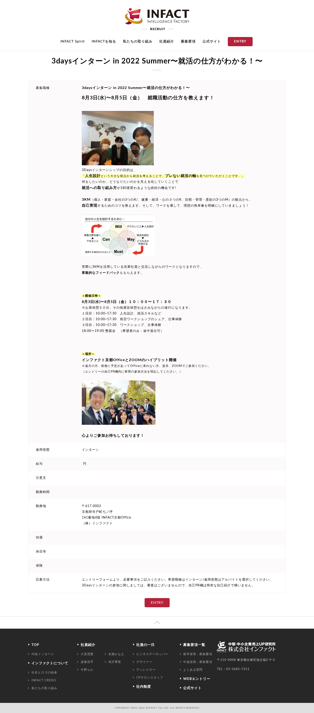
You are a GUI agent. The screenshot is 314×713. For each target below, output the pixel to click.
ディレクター (146, 669)
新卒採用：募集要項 (197, 654)
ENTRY (240, 41)
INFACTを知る (104, 41)
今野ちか (87, 669)
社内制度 (143, 686)
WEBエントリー (196, 679)
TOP (35, 645)
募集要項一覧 (194, 645)
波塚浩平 (87, 662)
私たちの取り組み (137, 41)
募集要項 (188, 41)
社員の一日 (145, 645)
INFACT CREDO (43, 680)
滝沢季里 (114, 662)
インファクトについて (49, 663)
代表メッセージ (42, 654)
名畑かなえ (116, 654)
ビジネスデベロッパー (152, 654)
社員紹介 (166, 41)
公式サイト (212, 41)
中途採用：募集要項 (197, 662)
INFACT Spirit (72, 41)
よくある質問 (193, 669)
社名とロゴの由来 (44, 672)
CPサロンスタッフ (149, 677)
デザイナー (144, 662)
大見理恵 (87, 654)
